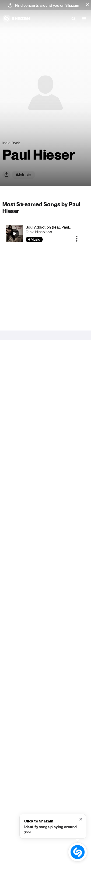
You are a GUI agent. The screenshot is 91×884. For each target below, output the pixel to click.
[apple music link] (23, 175)
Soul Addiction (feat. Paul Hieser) (54, 227)
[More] (77, 239)
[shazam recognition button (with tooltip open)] (77, 852)
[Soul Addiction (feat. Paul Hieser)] (41, 233)
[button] (87, 4)
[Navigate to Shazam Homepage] (16, 19)
